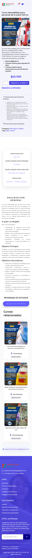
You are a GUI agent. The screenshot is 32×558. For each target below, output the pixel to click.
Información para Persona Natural (13, 98)
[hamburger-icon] (28, 4)
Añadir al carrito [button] (16, 357)
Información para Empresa (14, 124)
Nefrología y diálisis (17, 129)
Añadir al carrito (19, 83)
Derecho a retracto (11, 88)
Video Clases (10, 131)
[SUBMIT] (26, 537)
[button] (16, 98)
